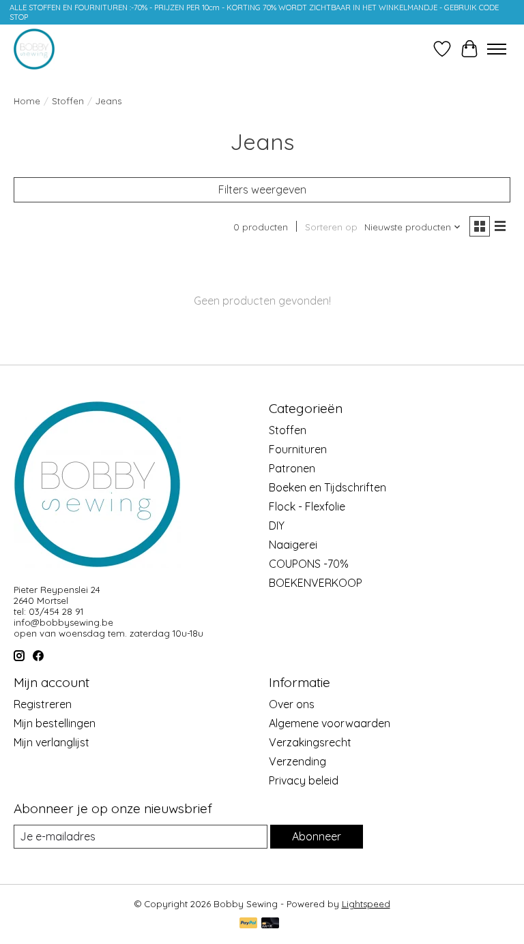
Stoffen (68, 100)
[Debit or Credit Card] (270, 923)
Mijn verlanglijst (51, 742)
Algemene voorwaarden (329, 723)
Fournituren (298, 449)
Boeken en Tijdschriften (327, 487)
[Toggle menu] (496, 49)
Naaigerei (293, 544)
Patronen (292, 468)
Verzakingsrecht (310, 742)
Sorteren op (331, 227)
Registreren (43, 704)
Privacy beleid (303, 780)
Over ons (292, 704)
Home (27, 100)
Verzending (297, 761)
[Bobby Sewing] (34, 49)
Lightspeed (366, 903)
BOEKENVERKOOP (315, 583)
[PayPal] (248, 923)
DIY (277, 525)
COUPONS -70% (309, 563)
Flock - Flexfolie (307, 506)
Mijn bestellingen (55, 723)
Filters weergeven (262, 189)
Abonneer (316, 836)
